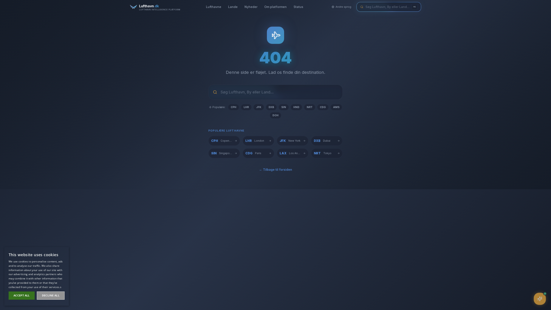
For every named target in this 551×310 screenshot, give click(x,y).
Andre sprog (343, 6)
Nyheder (251, 7)
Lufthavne (213, 7)
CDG (323, 107)
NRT (310, 107)
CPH (233, 107)
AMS (336, 107)
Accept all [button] (22, 295)
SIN (283, 107)
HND (296, 107)
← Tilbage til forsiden (275, 169)
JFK (258, 107)
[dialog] (36, 276)
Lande (233, 7)
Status (298, 7)
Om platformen (275, 7)
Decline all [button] (50, 295)
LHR (246, 107)
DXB (271, 107)
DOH (275, 115)
